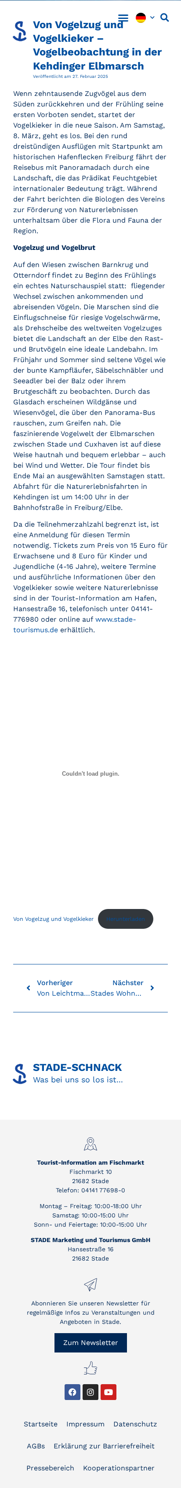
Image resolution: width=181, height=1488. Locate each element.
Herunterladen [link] (125, 919)
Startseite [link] (41, 1424)
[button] (123, 17)
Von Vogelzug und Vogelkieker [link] (53, 919)
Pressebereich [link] (50, 1468)
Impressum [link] (85, 1424)
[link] (48, 17)
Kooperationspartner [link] (119, 1468)
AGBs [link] (36, 1446)
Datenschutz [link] (135, 1424)
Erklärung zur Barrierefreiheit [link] (104, 1446)
